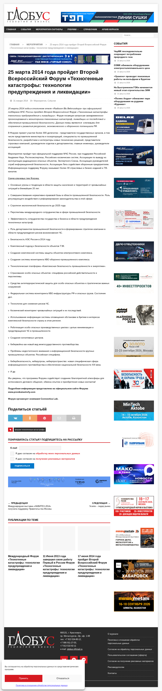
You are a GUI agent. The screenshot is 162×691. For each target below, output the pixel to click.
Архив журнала (110, 29)
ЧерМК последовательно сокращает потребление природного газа (128, 54)
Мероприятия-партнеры (49, 29)
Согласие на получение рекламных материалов (131, 661)
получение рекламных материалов (55, 459)
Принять (23, 678)
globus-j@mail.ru (74, 649)
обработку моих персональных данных (58, 453)
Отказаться (62, 678)
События (26, 29)
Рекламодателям (116, 667)
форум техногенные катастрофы (30, 430)
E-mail (13, 448)
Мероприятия (40, 101)
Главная (11, 29)
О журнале (113, 634)
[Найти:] (138, 35)
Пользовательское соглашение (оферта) (127, 655)
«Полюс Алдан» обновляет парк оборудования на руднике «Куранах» (132, 101)
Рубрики (72, 29)
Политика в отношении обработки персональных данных (42, 685)
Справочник (90, 29)
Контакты (112, 673)
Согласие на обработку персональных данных (130, 649)
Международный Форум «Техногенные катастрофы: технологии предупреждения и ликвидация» (24, 563)
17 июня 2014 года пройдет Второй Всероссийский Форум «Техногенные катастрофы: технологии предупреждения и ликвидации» (94, 566)
